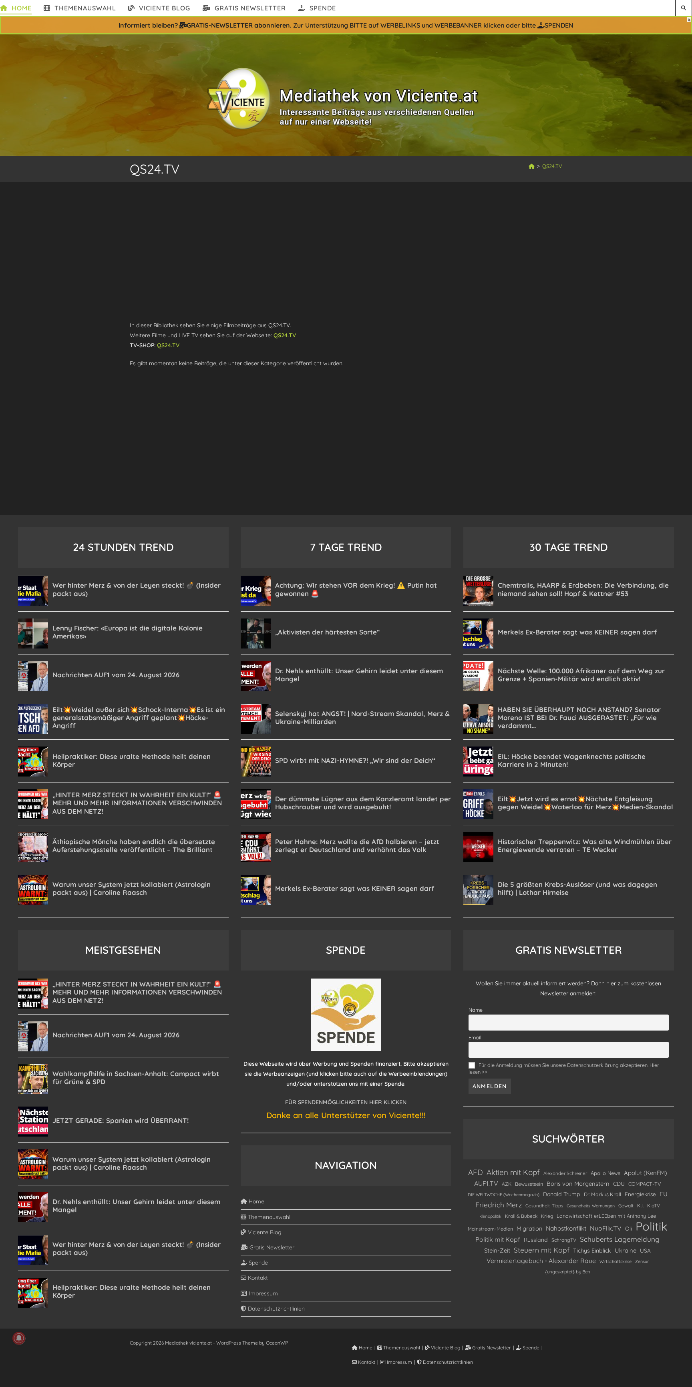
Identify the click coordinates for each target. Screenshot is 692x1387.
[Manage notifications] (18, 1338)
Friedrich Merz (498, 1205)
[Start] (532, 166)
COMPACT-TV (644, 1184)
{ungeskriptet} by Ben (567, 1272)
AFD (475, 1172)
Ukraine (625, 1250)
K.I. (640, 1205)
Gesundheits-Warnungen (591, 1206)
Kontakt (257, 1277)
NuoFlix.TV (606, 1228)
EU (664, 1194)
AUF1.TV (486, 1183)
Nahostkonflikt (566, 1228)
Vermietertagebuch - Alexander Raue (541, 1261)
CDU (619, 1183)
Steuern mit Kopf (541, 1250)
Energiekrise (640, 1194)
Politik (652, 1226)
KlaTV (653, 1206)
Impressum (262, 1293)
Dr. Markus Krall (602, 1194)
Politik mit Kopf (497, 1239)
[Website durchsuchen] (683, 8)
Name (476, 1010)
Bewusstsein (529, 1184)
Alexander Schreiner (565, 1173)
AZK (506, 1184)
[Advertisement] (346, 241)
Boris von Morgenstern (578, 1183)
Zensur (642, 1261)
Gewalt (626, 1206)
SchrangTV (563, 1240)
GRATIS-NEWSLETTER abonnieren (238, 25)
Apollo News (605, 1173)
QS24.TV (552, 166)
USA (645, 1250)
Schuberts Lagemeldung (620, 1239)
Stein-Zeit (497, 1250)
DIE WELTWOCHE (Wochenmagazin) (503, 1194)
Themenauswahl (268, 1217)
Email (475, 1037)
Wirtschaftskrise (615, 1261)
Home (255, 1201)
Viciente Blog (264, 1232)
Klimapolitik (490, 1216)
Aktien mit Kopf (513, 1172)
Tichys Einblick (592, 1250)
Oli (628, 1228)
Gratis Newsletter (271, 1247)
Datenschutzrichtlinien (275, 1308)
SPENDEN (559, 25)
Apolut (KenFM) (645, 1173)
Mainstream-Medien (490, 1229)
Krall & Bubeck (521, 1216)
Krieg (547, 1216)
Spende (257, 1262)
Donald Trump (561, 1194)
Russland (536, 1239)
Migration (529, 1228)
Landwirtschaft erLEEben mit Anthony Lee (606, 1216)
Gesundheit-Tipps (544, 1206)
